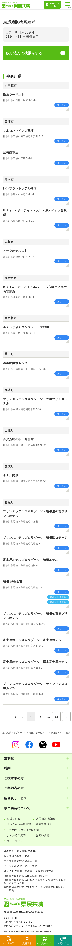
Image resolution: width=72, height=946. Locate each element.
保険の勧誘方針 (44, 871)
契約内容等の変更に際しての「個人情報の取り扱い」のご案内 (35, 889)
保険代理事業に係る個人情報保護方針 (26, 875)
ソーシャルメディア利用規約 (21, 866)
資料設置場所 (44, 824)
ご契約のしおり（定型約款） (24, 829)
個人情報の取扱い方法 (17, 856)
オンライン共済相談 (19, 824)
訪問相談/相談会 (46, 818)
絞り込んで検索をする (24, 53)
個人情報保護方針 (27, 851)
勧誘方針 (9, 851)
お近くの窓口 (15, 818)
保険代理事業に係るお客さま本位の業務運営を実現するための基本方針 (35, 881)
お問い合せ (42, 835)
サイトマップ (15, 840)
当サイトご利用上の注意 (18, 871)
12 (56, 716)
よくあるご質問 (16, 835)
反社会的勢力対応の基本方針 (21, 861)
